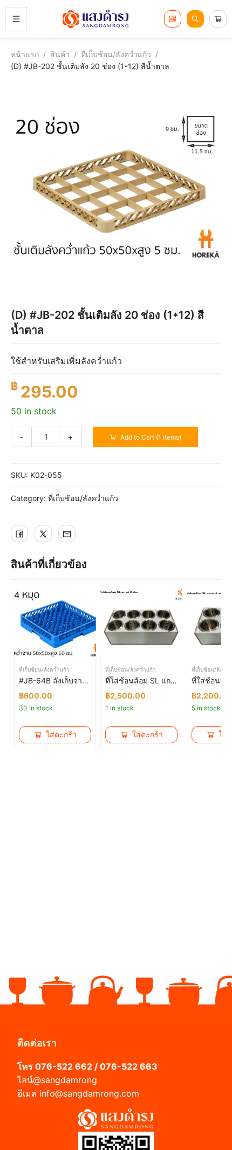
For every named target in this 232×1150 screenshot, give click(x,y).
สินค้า (60, 54)
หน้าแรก (25, 54)
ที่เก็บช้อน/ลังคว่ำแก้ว (116, 54)
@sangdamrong (65, 1079)
